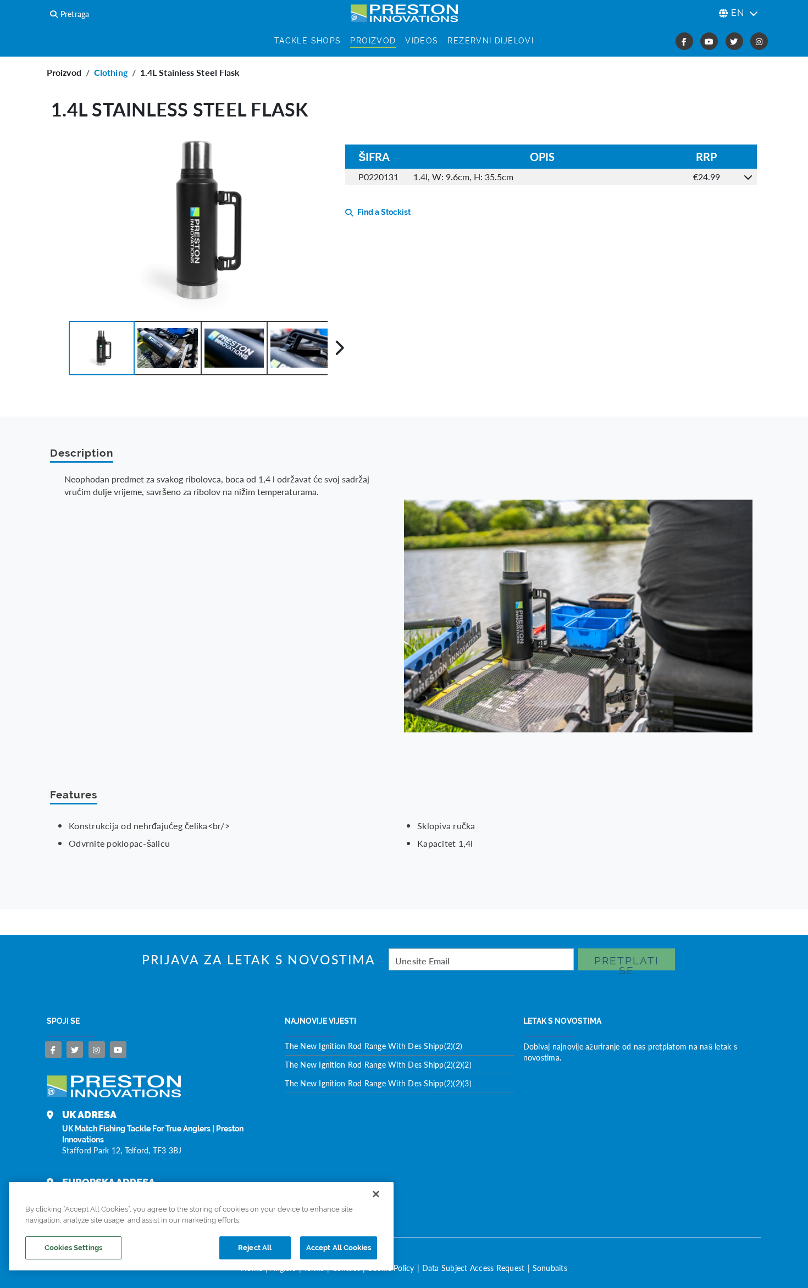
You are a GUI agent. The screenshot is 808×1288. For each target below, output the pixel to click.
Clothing (111, 72)
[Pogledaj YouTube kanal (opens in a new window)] (709, 41)
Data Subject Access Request (473, 1267)
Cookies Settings (73, 1247)
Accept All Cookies (338, 1247)
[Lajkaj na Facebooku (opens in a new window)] (684, 41)
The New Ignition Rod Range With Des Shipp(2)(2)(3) (378, 1083)
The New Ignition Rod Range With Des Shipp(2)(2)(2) (378, 1064)
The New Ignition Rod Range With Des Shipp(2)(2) (373, 1045)
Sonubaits (550, 1267)
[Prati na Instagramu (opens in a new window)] (759, 41)
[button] (102, 348)
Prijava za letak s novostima (258, 959)
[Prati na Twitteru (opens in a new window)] (734, 41)
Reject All (255, 1247)
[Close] (376, 1194)
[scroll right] (339, 348)
